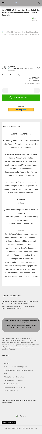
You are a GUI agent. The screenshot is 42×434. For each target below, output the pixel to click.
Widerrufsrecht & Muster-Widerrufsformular (18, 370)
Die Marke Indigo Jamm (12, 384)
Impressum (7, 360)
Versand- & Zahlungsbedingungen (15, 367)
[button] (5, 90)
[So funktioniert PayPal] (21, 416)
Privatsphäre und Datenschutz (14, 377)
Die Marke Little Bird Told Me (13, 380)
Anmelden (19, 308)
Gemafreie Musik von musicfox (14, 387)
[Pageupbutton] (36, 430)
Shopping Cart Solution (13, 428)
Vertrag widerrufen (9, 422)
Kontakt (21, 329)
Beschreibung (11, 126)
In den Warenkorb (21, 98)
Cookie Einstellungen (11, 391)
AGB (5, 373)
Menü (3, 3)
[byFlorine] (21, 3)
